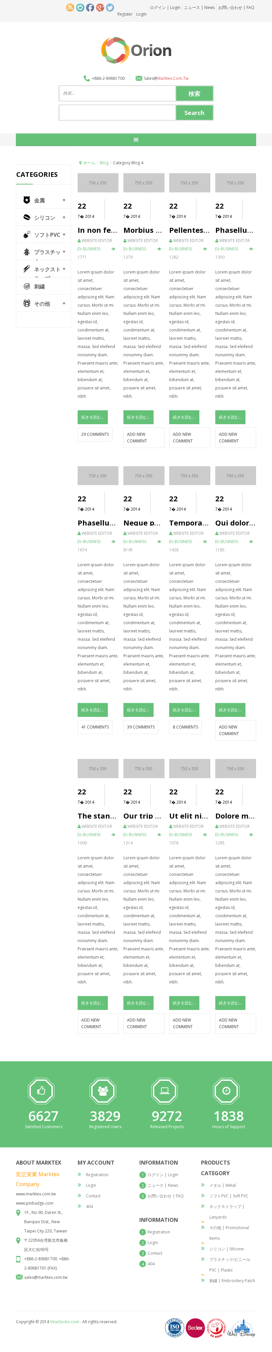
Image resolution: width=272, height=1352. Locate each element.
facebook (90, 7)
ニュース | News (199, 7)
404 (89, 1206)
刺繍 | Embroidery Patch (232, 1280)
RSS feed (70, 7)
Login (141, 14)
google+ (100, 7)
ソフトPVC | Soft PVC (228, 1196)
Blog (104, 163)
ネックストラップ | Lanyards (226, 1212)
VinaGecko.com (64, 1322)
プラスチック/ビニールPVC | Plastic (229, 1265)
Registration (97, 1174)
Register (125, 14)
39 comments (141, 727)
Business (92, 249)
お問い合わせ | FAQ (236, 7)
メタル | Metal (222, 1185)
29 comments (95, 434)
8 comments (185, 727)
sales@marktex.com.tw (45, 1277)
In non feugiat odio (113, 230)
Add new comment (137, 437)
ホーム (89, 163)
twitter (110, 7)
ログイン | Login (165, 7)
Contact (93, 1196)
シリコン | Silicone (226, 1249)
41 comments (95, 727)
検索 (194, 93)
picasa (80, 7)
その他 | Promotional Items (229, 1233)
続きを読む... (92, 417)
